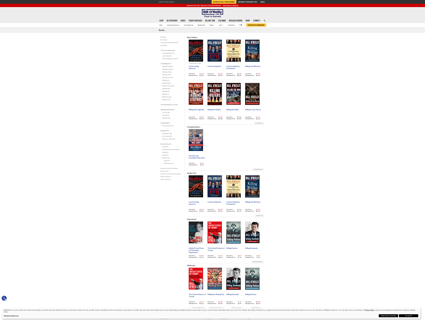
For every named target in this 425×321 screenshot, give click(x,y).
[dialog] (211, 313)
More (248, 20)
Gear (220, 25)
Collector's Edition (167, 139)
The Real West (166, 118)
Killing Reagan (166, 88)
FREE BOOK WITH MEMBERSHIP (256, 25)
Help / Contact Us (165, 179)
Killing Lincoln (166, 99)
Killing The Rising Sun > (216, 308)
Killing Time (210, 20)
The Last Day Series (168, 125)
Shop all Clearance (165, 176)
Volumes (167, 109)
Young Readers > (258, 169)
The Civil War (166, 112)
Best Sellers (164, 40)
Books (211, 25)
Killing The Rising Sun (168, 86)
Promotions (231, 25)
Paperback (165, 152)
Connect (256, 20)
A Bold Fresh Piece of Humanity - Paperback (196, 250)
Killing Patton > (256, 308)
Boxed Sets (163, 45)
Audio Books (166, 158)
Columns (222, 20)
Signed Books (164, 130)
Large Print (165, 155)
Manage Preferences (11, 316)
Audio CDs (167, 160)
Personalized (166, 136)
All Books (163, 37)
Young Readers (165, 123)
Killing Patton (166, 91)
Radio (183, 20)
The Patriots (165, 115)
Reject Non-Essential (388, 316)
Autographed (166, 133)
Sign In (262, 2)
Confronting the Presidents (170, 58)
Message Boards (235, 20)
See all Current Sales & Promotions (170, 174)
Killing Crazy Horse (167, 77)
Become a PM (164, 171)
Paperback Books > (257, 262)
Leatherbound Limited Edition (171, 149)
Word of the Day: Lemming (166, 2)
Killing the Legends (167, 69)
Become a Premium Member (169, 168)
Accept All (408, 316)
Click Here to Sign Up (230, 5)
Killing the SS (166, 80)
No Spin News (172, 20)
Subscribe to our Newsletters (247, 2)
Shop (161, 20)
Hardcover (165, 147)
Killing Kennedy (166, 97)
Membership (201, 25)
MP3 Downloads (168, 163)
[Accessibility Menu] (4, 298)
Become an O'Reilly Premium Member (224, 2)
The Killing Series (165, 63)
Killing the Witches (167, 66)
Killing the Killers (167, 72)
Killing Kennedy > (237, 308)
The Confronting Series (167, 50)
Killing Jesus (165, 94)
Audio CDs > (259, 215)
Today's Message (195, 20)
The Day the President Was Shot (197, 157)
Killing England (166, 83)
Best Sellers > (259, 123)
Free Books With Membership (169, 42)
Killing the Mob (166, 75)
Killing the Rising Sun (216, 294)
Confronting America (173, 25)
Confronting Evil (188, 25)
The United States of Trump (169, 104)
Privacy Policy (369, 310)
